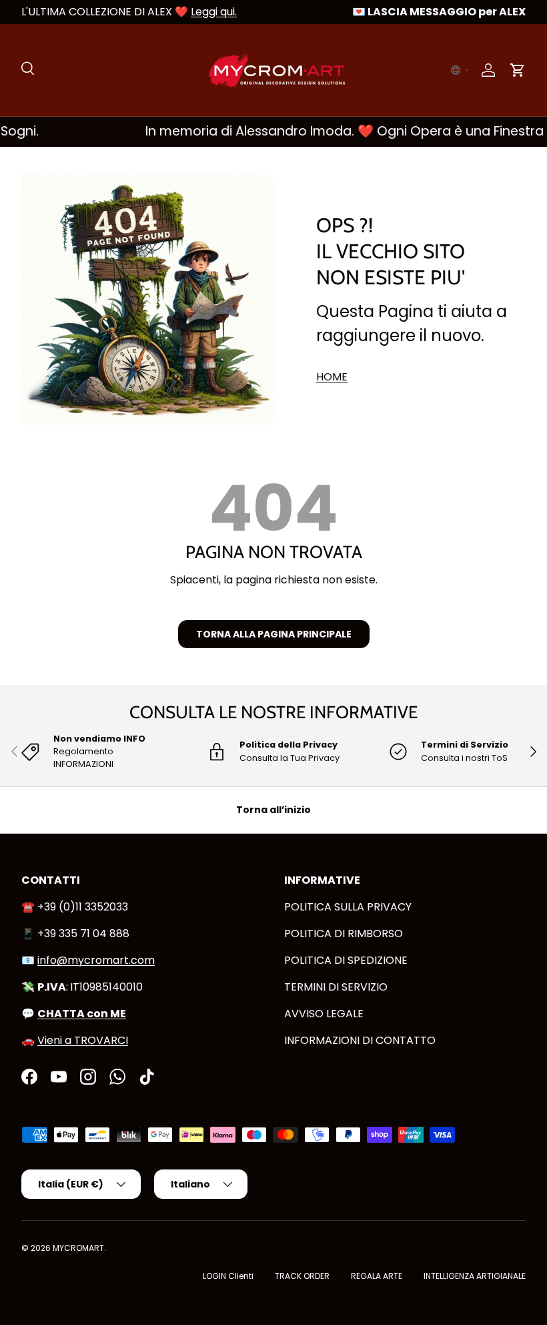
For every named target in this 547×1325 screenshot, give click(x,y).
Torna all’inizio (273, 809)
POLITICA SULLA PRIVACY (348, 906)
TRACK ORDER (302, 1276)
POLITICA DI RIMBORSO (343, 933)
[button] (460, 70)
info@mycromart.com (96, 960)
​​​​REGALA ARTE (376, 1276)
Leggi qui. (214, 11)
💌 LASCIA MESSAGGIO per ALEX (439, 11)
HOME (332, 376)
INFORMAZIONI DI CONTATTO (360, 1040)
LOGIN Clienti (228, 1276)
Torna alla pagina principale (274, 634)
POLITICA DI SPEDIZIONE (346, 960)
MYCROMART (78, 1248)
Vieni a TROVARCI (82, 1040)
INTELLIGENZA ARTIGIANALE (475, 1276)
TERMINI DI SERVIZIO (336, 987)
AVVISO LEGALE (324, 1013)
